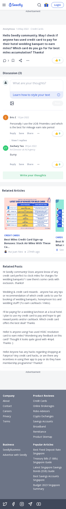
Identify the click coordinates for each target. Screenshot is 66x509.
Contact (7, 406)
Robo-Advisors (41, 411)
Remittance (39, 431)
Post (57, 103)
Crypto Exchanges (43, 416)
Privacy (7, 416)
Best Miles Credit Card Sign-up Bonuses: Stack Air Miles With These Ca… (27, 243)
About (6, 400)
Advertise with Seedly (15, 454)
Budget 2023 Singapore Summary (46, 486)
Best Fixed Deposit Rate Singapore (47, 451)
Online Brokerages (43, 406)
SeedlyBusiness (11, 449)
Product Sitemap (42, 436)
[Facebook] (13, 504)
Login (57, 5)
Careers (7, 411)
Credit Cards (37, 29)
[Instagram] (22, 504)
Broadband (39, 426)
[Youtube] (39, 504)
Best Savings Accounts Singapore (46, 478)
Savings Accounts (43, 421)
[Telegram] (30, 504)
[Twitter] (5, 504)
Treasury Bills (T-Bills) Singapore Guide (45, 460)
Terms (6, 421)
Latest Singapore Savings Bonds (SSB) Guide (47, 469)
